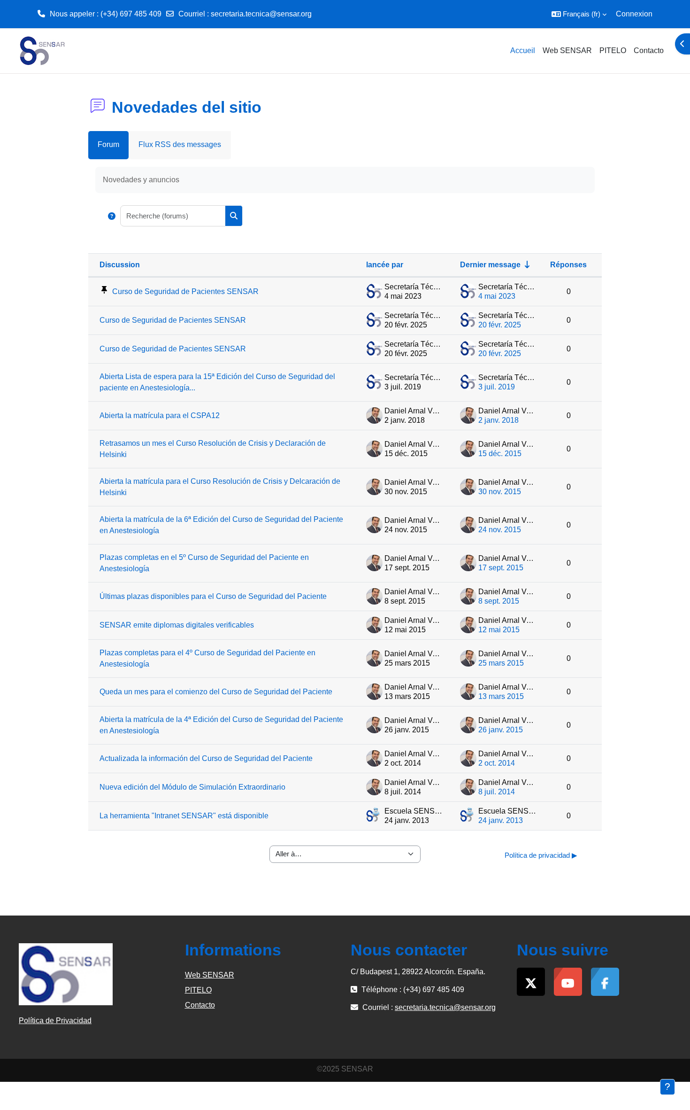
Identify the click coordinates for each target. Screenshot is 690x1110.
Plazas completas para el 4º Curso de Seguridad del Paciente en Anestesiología (207, 658)
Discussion (120, 265)
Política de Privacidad (55, 1021)
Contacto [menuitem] (649, 50)
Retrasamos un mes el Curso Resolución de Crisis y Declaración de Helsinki (213, 448)
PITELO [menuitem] (612, 50)
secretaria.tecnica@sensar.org (261, 14)
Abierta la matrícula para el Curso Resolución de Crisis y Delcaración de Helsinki (220, 487)
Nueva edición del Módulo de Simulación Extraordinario (192, 787)
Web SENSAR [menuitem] (567, 50)
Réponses (568, 265)
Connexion (634, 14)
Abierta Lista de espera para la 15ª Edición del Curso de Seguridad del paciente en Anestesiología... (217, 382)
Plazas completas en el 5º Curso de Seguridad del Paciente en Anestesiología (204, 563)
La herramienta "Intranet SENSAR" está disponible (184, 816)
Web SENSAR (209, 975)
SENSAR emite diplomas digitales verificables (177, 625)
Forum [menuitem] (108, 144)
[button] (579, 14)
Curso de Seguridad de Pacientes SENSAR (185, 291)
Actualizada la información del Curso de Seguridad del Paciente (206, 758)
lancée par (384, 265)
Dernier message (490, 265)
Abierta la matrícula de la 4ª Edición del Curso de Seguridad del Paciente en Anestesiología (221, 725)
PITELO (198, 990)
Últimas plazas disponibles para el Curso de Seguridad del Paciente (213, 596)
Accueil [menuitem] (522, 50)
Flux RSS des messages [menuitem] (179, 144)
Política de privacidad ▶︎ (541, 855)
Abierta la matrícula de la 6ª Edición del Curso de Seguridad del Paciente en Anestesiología (221, 525)
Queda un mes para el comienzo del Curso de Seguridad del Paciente (216, 692)
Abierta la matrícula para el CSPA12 (160, 415)
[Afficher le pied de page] (667, 1087)
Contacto (200, 1005)
